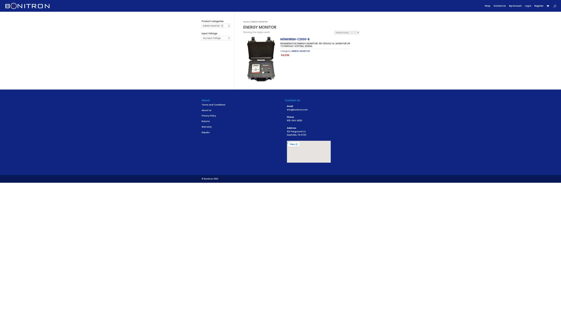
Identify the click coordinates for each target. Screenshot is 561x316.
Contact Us (500, 6)
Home (246, 21)
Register (538, 6)
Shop (487, 6)
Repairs (206, 132)
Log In (528, 6)
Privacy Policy (209, 115)
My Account (515, 6)
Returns (206, 121)
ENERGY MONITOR (301, 51)
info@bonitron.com (297, 109)
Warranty (207, 126)
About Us (206, 110)
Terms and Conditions (213, 104)
